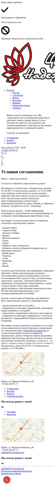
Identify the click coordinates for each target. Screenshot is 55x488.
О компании (13, 388)
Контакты (11, 414)
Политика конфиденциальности (16, 471)
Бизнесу (11, 394)
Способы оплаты (15, 396)
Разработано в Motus (11, 473)
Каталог (11, 391)
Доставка (11, 412)
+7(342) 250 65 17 (9, 150)
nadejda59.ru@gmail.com (34, 330)
